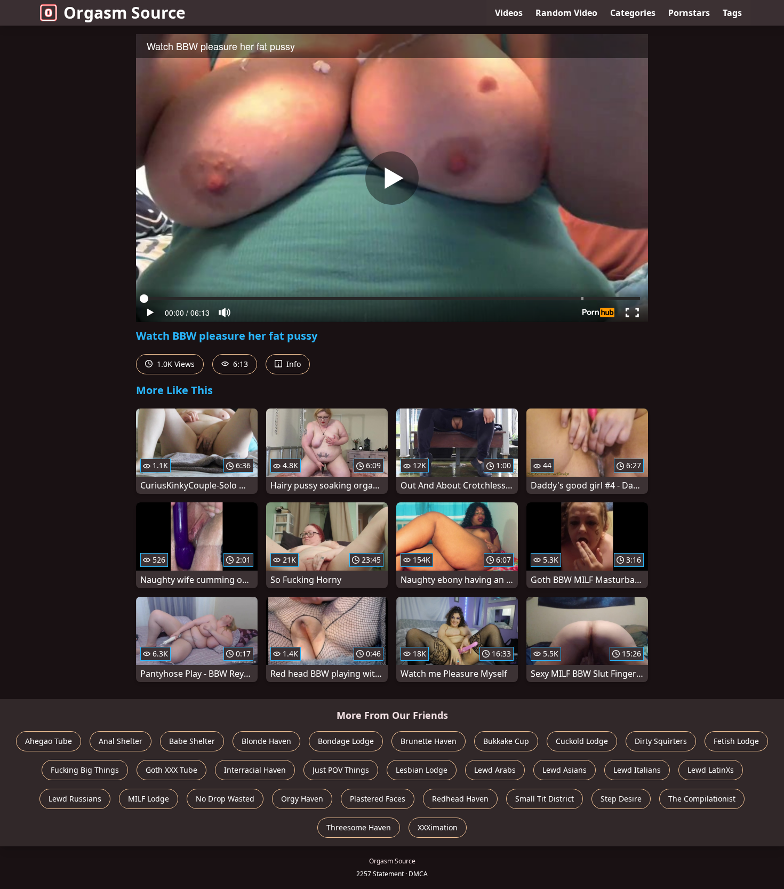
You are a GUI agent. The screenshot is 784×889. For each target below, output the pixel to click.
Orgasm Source (124, 12)
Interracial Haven (255, 770)
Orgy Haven (302, 799)
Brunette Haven (429, 741)
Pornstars (689, 13)
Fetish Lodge (736, 741)
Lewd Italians (637, 770)
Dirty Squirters (661, 741)
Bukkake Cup (506, 741)
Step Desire (621, 799)
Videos (509, 13)
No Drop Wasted (225, 799)
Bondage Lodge (346, 741)
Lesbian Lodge (421, 770)
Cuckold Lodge (582, 741)
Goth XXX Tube (171, 770)
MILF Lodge (148, 799)
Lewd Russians (75, 799)
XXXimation (438, 827)
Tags (732, 13)
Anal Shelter (120, 741)
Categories (632, 13)
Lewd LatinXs (710, 770)
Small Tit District (544, 799)
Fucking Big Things (85, 770)
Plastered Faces (377, 799)
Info (292, 364)
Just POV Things (341, 770)
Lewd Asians (564, 770)
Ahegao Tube (48, 741)
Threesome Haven (358, 827)
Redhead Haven (460, 799)
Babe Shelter (192, 741)
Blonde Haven (266, 741)
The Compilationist (701, 799)
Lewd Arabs (495, 770)
